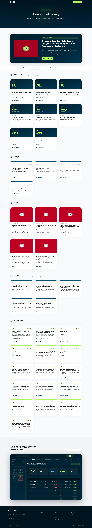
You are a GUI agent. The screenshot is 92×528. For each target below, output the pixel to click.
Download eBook (15, 177)
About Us (45, 2)
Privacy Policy (73, 525)
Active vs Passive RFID (59, 519)
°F (69, 455)
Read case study (15, 100)
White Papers (57, 516)
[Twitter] (11, 518)
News (40, 517)
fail (71, 459)
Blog (56, 512)
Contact (70, 2)
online (75, 459)
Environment (40, 459)
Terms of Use (79, 525)
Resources (38, 2)
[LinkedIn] (9, 518)
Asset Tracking (32, 459)
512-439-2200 (73, 512)
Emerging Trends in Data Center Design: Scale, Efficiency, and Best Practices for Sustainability (58, 43)
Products (24, 2)
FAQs (56, 517)
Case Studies (57, 514)
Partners (41, 514)
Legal (83, 525)
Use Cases (31, 2)
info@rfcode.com (74, 514)
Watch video (14, 235)
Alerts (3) (57, 459)
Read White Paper (15, 341)
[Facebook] (13, 518)
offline (79, 459)
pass (69, 459)
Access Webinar (46, 58)
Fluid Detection (48, 459)
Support (64, 2)
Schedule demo (77, 2)
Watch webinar (14, 294)
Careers (41, 516)
